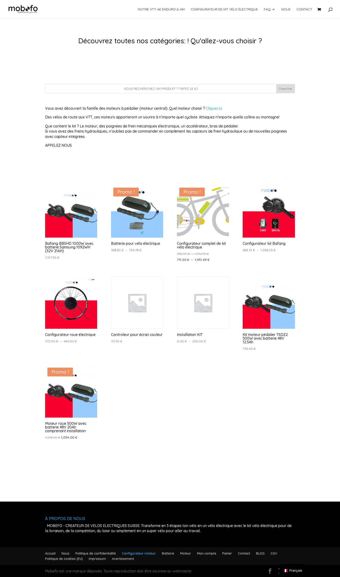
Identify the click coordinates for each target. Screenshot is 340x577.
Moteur (185, 553)
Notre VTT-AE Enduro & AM (161, 9)
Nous (286, 9)
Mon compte (206, 553)
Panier (227, 553)
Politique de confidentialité (95, 553)
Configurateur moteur (139, 553)
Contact (304, 9)
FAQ (267, 9)
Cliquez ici (214, 108)
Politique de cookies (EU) (64, 559)
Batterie (168, 553)
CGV (274, 553)
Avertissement (123, 559)
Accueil (50, 553)
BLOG (260, 553)
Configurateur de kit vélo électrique (224, 9)
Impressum (97, 559)
